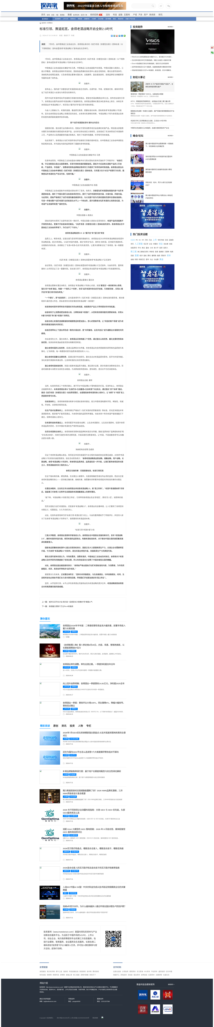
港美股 (62, 15)
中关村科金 (73, 893)
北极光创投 (117, 971)
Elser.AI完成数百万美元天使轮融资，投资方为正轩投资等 (150, 63)
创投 (52, 15)
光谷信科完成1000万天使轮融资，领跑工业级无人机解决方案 (151, 60)
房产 (146, 15)
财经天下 (93, 975)
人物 (80, 725)
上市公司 (65, 19)
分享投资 (125, 971)
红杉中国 (169, 971)
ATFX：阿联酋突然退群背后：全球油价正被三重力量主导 (150, 101)
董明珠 (154, 255)
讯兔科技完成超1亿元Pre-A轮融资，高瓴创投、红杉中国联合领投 (153, 70)
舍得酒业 (50, 23)
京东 (132, 244)
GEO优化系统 (74, 739)
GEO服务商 (73, 816)
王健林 (167, 252)
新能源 (80, 19)
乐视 (166, 240)
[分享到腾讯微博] (119, 36)
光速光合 (166, 975)
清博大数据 (84, 975)
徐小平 (156, 248)
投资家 (44, 23)
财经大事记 (139, 77)
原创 (55, 725)
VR (143, 240)
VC (140, 240)
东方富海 (140, 971)
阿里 (136, 259)
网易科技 (56, 975)
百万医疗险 (74, 851)
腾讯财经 (96, 971)
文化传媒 (100, 19)
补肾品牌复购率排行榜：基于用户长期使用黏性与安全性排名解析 (92, 771)
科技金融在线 (73, 971)
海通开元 (116, 975)
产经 (135, 15)
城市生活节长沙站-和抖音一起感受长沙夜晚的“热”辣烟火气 (70, 602)
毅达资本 (137, 975)
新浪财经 (82, 971)
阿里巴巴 (142, 259)
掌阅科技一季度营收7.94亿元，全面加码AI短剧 (147, 94)
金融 (120, 15)
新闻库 (152, 15)
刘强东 (155, 244)
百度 (132, 255)
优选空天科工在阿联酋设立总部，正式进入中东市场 (149, 121)
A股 (57, 15)
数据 (70, 15)
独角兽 (161, 252)
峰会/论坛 (138, 135)
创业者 (166, 244)
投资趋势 (138, 26)
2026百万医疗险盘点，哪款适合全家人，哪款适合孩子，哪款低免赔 (93, 848)
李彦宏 (151, 252)
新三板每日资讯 (143, 252)
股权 (145, 255)
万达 (150, 240)
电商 (171, 252)
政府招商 (94, 15)
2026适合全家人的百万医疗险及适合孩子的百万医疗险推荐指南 (91, 868)
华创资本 (154, 971)
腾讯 (149, 255)
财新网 (49, 975)
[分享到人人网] (122, 36)
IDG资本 (147, 971)
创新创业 (73, 19)
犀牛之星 (59, 971)
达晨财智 (159, 975)
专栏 (88, 725)
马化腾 (156, 259)
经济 (141, 255)
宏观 (48, 15)
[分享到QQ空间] (114, 36)
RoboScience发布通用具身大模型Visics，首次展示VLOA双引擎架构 (154, 57)
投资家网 (58, 19)
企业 (150, 244)
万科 (146, 240)
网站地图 (95, 1018)
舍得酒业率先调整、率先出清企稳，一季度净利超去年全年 (89, 664)
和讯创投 (43, 975)
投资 (72, 725)
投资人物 (84, 15)
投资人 (165, 248)
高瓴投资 (123, 975)
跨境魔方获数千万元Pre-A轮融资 (61, 606)
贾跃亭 (163, 255)
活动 (108, 15)
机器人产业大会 (130, 19)
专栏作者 (161, 240)
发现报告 (43, 971)
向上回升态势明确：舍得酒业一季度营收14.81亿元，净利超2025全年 (93, 683)
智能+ (65, 893)
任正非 (146, 244)
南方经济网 (51, 971)
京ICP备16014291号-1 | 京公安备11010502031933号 (73, 1018)
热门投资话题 (140, 234)
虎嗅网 (62, 975)
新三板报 (76, 975)
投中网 (89, 971)
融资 (158, 255)
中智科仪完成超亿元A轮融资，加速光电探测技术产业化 (150, 128)
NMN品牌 (73, 796)
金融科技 (87, 19)
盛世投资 (161, 971)
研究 (160, 15)
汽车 (140, 15)
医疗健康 (108, 19)
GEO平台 (73, 755)
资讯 (43, 15)
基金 (147, 248)
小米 (151, 248)
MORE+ (170, 27)
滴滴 (156, 252)
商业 (143, 248)
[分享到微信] (125, 36)
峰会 (114, 19)
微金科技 (120, 19)
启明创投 (144, 975)
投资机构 (76, 15)
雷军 (147, 259)
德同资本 (132, 971)
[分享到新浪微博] (117, 36)
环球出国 (72, 909)
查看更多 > (171, 984)
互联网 (127, 15)
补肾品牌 (72, 774)
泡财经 (65, 971)
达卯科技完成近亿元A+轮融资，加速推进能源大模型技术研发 (151, 67)
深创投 (130, 975)
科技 (115, 15)
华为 (139, 248)
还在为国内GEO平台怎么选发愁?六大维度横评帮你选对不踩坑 (91, 752)
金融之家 (69, 975)
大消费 (94, 19)
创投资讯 (134, 248)
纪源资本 (151, 975)
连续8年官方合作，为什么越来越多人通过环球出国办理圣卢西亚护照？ (94, 906)
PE (137, 240)
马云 (151, 259)
